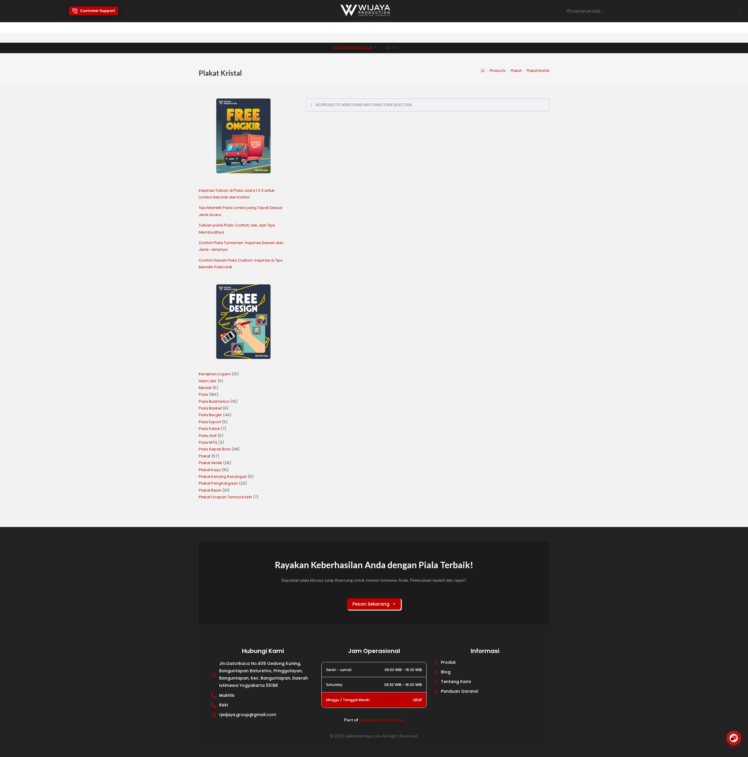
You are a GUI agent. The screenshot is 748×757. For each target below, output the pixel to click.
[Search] (739, 11)
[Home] (482, 70)
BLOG (392, 48)
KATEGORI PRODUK (352, 48)
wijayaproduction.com (381, 719)
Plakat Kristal (538, 70)
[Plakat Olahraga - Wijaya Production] (365, 10)
